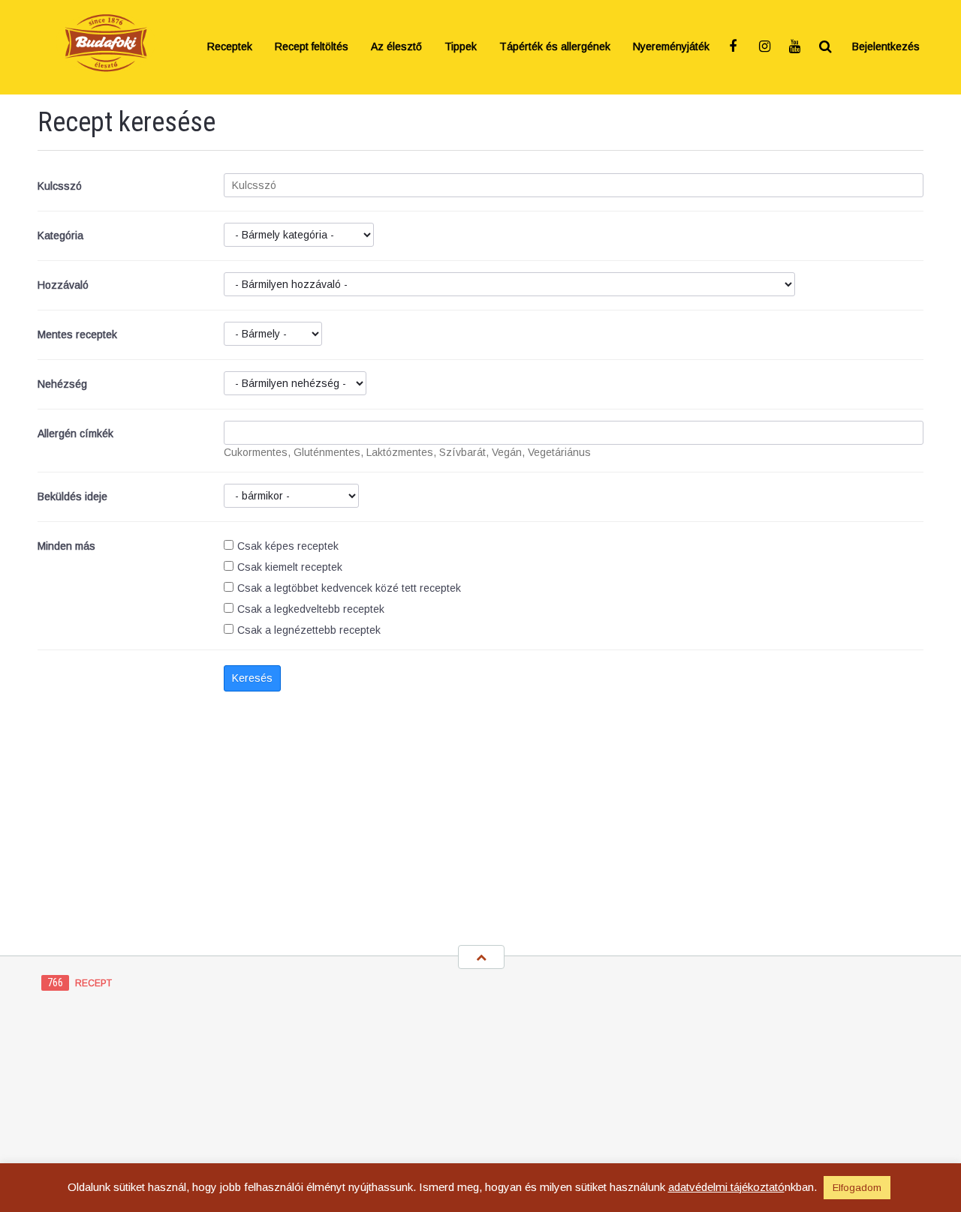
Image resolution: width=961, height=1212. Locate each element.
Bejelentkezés (886, 47)
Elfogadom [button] (857, 1187)
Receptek (229, 47)
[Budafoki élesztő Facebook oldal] (736, 47)
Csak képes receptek (288, 546)
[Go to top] (481, 957)
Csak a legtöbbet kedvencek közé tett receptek (349, 588)
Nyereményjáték (671, 47)
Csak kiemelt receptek (289, 567)
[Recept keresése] (826, 47)
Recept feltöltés (311, 47)
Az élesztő (396, 47)
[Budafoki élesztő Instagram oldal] (766, 47)
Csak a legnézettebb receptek (309, 630)
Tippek (460, 47)
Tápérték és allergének (554, 47)
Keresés (252, 678)
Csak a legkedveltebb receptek (310, 609)
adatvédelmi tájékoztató (726, 1186)
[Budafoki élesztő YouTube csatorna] (796, 47)
